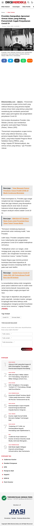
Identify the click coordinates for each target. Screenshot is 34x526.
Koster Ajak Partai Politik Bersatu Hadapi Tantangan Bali (18, 418)
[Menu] (2, 2)
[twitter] (10, 61)
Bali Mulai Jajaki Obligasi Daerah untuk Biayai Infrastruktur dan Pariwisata (19, 449)
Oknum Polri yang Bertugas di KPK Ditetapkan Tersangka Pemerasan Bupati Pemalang (20, 366)
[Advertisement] (17, 81)
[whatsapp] (23, 61)
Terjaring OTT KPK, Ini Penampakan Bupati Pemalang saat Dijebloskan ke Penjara (20, 428)
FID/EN (4, 309)
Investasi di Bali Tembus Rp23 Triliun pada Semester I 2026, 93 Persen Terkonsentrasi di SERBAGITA (19, 397)
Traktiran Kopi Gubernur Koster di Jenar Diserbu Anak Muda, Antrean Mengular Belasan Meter (19, 439)
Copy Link (30, 60)
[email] (17, 61)
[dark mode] (32, 2)
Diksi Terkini (11, 12)
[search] (28, 2)
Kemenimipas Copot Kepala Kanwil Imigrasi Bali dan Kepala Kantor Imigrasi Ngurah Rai (19, 408)
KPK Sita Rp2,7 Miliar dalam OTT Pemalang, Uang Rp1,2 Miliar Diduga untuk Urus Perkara (19, 377)
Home (3, 12)
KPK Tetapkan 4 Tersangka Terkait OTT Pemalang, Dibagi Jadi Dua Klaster (20, 387)
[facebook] (4, 61)
